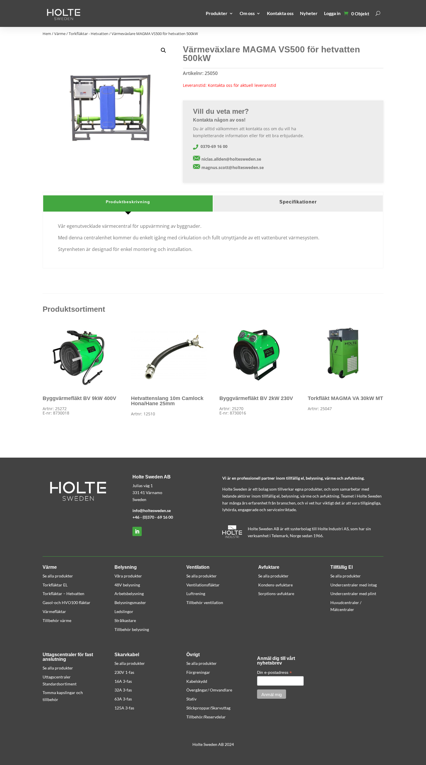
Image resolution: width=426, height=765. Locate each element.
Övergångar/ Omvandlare (209, 689)
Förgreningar (198, 672)
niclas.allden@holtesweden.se (231, 159)
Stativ (191, 698)
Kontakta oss (280, 13)
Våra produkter (128, 575)
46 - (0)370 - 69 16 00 (154, 517)
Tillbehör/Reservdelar (206, 716)
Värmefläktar (54, 611)
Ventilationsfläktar (203, 584)
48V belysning (127, 584)
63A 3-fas (123, 698)
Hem (47, 33)
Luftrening (195, 593)
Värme (59, 33)
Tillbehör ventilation (204, 602)
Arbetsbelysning (129, 593)
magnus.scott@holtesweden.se (232, 167)
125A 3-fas (124, 707)
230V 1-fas (124, 672)
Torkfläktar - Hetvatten (88, 33)
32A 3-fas (123, 689)
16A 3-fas (123, 681)
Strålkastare (125, 620)
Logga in (332, 13)
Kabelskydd (196, 681)
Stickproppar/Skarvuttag (208, 707)
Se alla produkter (58, 575)
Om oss (247, 13)
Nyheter (309, 13)
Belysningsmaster (130, 602)
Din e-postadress (274, 672)
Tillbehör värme (57, 620)
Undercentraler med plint (353, 593)
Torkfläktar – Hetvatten (63, 593)
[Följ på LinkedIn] (137, 531)
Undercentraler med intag (353, 584)
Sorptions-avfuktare (276, 593)
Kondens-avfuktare (275, 584)
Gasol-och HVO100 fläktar (66, 602)
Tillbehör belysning (131, 629)
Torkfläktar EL (55, 584)
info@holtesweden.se (151, 510)
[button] (163, 50)
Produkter (216, 13)
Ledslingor (123, 611)
